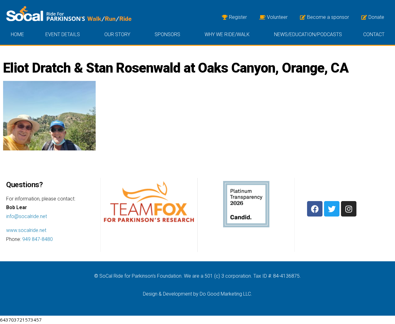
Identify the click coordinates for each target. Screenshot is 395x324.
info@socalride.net (26, 216)
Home (17, 34)
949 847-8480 (37, 239)
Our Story (117, 34)
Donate (376, 17)
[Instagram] (348, 209)
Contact (374, 34)
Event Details (62, 34)
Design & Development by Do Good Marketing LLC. (197, 294)
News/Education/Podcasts (308, 34)
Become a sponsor (328, 17)
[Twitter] (331, 209)
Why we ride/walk (227, 34)
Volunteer (277, 17)
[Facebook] (314, 209)
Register (238, 17)
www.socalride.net (26, 230)
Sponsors (167, 34)
